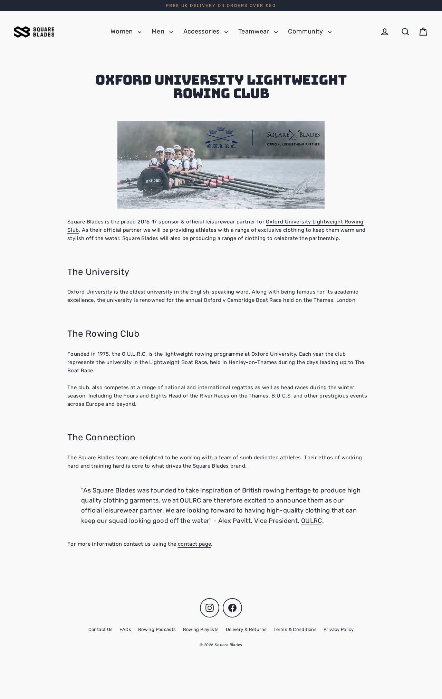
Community (306, 31)
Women (122, 31)
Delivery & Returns (246, 629)
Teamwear (254, 31)
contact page (194, 544)
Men (159, 31)
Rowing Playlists (201, 629)
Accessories (202, 31)
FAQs (125, 629)
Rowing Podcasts (157, 629)
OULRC (311, 521)
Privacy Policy (339, 629)
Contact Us (100, 629)
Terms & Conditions (295, 629)
